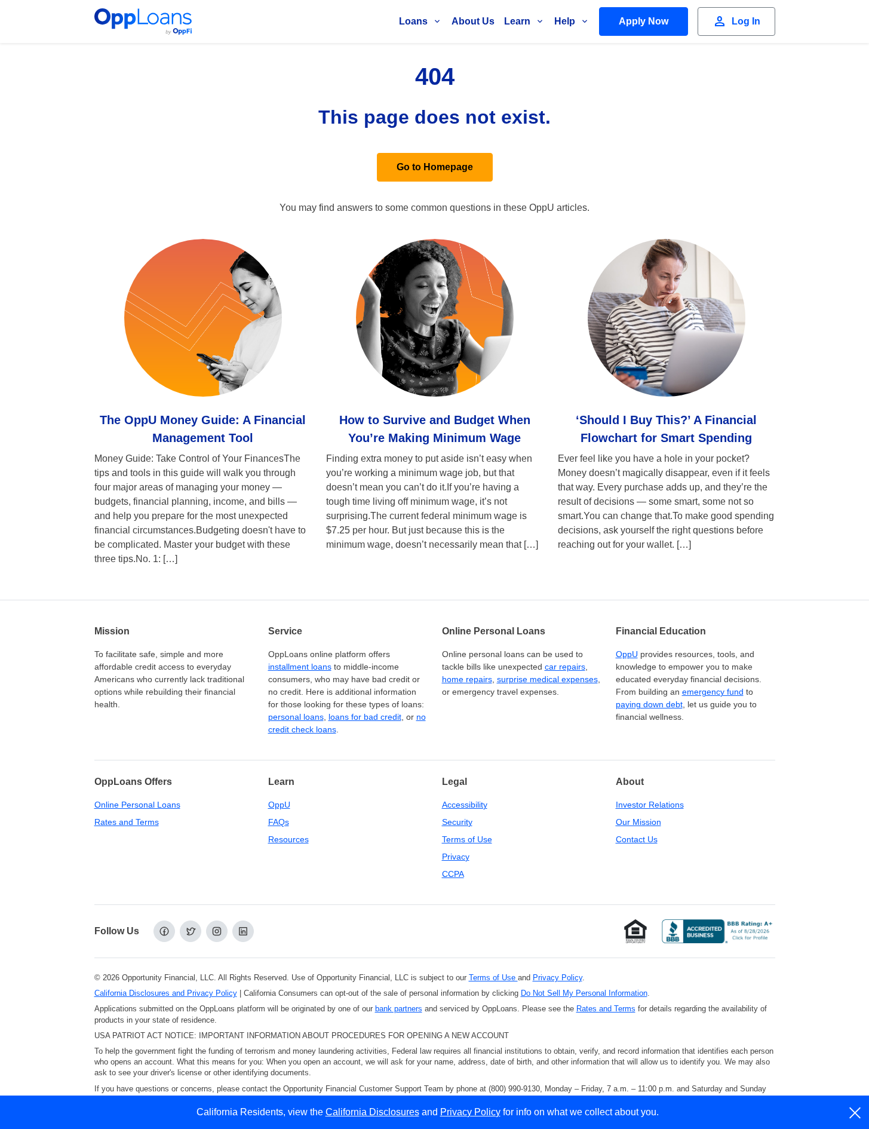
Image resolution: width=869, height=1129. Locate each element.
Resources (288, 839)
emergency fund (713, 692)
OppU (627, 654)
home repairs (467, 679)
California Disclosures (372, 1112)
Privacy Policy (557, 977)
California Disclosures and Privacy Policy (165, 993)
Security (457, 822)
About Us (473, 21)
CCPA (453, 874)
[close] (855, 1113)
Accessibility (464, 804)
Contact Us (637, 839)
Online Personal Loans (137, 804)
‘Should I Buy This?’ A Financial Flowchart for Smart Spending (666, 428)
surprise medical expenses (547, 679)
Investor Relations (650, 804)
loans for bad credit (364, 717)
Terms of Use (467, 839)
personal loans (296, 717)
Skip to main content (72, 20)
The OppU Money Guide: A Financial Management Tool (203, 428)
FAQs (278, 822)
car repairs (565, 666)
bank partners (398, 1008)
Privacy (455, 856)
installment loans (299, 666)
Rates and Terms (126, 822)
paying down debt (649, 704)
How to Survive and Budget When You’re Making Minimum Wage (434, 428)
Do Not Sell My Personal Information (584, 993)
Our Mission (638, 822)
